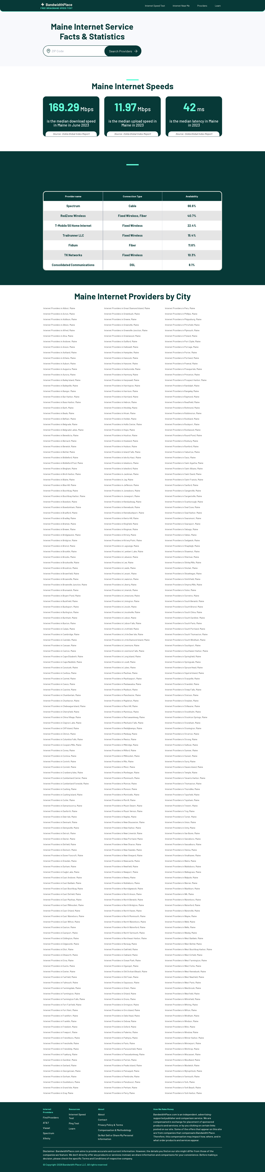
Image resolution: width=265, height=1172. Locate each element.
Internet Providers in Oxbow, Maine (120, 1021)
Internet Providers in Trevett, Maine (181, 805)
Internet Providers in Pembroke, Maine (121, 1076)
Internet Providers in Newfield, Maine (121, 866)
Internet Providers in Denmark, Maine (60, 822)
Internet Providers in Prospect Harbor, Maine (185, 380)
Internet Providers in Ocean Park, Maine (122, 960)
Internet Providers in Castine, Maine (59, 689)
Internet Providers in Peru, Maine (180, 308)
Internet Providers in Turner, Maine (180, 816)
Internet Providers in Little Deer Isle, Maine (123, 634)
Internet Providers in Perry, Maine (119, 1093)
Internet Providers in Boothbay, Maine (60, 490)
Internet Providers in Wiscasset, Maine (182, 1054)
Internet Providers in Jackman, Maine (121, 474)
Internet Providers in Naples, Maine (120, 816)
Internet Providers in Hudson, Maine (120, 446)
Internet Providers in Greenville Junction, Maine (125, 330)
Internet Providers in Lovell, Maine (119, 662)
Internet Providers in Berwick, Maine (59, 446)
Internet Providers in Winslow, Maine (181, 1032)
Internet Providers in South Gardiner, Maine (185, 617)
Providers (202, 5)
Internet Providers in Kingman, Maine (121, 529)
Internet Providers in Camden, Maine (60, 640)
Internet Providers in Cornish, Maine (59, 767)
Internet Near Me (181, 5)
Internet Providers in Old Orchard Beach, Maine (125, 971)
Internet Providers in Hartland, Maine (121, 396)
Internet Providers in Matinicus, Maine (121, 711)
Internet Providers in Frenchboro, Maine (61, 1037)
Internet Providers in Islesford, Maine (121, 468)
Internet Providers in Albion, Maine (59, 324)
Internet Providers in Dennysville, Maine (61, 827)
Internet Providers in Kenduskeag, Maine (122, 501)
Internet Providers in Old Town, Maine (121, 977)
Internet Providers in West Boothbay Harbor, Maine (188, 949)
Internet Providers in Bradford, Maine (60, 512)
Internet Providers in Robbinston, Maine (183, 413)
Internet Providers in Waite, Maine (180, 861)
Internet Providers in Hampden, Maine (121, 352)
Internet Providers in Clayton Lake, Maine (62, 722)
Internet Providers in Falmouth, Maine (60, 982)
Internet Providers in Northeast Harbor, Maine (125, 938)
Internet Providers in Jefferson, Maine (121, 485)
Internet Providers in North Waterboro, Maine (125, 921)
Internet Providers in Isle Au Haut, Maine (122, 457)
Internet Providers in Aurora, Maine (59, 374)
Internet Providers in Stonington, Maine (183, 728)
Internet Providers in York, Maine (180, 1082)
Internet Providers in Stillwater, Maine (182, 706)
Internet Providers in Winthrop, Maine (182, 1048)
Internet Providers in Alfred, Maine (59, 330)
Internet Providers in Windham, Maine (182, 1015)
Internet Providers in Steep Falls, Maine (183, 689)
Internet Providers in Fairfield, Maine (60, 977)
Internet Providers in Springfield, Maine (183, 656)
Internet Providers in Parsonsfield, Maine (123, 1048)
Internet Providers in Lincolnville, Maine (122, 612)
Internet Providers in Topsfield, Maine (182, 794)
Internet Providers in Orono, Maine (120, 999)
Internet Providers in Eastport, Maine (60, 932)
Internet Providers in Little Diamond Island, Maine (127, 640)
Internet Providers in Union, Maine (180, 822)
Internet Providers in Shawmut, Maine (182, 551)
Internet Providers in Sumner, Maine (181, 750)
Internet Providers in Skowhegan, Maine (183, 573)
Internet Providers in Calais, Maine (59, 628)
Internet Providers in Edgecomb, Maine (61, 943)
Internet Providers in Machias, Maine (120, 673)
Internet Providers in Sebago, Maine (181, 529)
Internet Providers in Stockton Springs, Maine (186, 717)
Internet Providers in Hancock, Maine (121, 358)
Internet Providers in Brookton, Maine (60, 568)
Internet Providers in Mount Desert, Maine (123, 805)
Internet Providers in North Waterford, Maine (124, 927)
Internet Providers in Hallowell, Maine (121, 347)
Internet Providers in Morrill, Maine (119, 800)
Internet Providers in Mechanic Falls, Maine (123, 722)
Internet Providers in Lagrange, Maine (121, 546)
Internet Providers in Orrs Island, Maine (122, 1010)
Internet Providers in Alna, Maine (58, 336)
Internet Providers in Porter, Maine (181, 352)
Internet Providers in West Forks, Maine (183, 966)
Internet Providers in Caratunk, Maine (60, 667)
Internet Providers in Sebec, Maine (180, 534)
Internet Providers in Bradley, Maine (59, 518)
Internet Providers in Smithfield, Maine (182, 579)
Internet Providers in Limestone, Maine (122, 595)
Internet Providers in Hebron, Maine (120, 402)
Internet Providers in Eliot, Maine (58, 949)
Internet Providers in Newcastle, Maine (122, 861)
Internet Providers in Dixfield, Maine (59, 844)
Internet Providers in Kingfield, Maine (121, 523)
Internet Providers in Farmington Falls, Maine (64, 999)
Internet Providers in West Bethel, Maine (183, 943)
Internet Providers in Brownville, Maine (60, 579)
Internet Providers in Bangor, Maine (59, 391)
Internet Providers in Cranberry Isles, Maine (63, 772)
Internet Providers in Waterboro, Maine (183, 899)
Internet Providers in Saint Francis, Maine (184, 479)
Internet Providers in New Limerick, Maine (123, 833)
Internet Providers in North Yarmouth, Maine (124, 932)
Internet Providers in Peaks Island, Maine (123, 1065)
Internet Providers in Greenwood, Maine (122, 336)
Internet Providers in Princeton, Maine (182, 374)
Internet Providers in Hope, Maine (119, 429)
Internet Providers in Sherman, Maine (182, 557)
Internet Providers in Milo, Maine (118, 761)
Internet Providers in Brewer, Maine (59, 529)
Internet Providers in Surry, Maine (180, 761)
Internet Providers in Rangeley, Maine (182, 391)
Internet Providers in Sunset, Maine (181, 756)
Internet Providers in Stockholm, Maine (183, 711)
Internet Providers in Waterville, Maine (182, 910)
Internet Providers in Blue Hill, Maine (59, 485)
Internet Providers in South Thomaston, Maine (186, 634)
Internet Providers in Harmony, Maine (121, 374)
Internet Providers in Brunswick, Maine (60, 590)
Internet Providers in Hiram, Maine (119, 413)
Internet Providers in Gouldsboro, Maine (61, 1082)
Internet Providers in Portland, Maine (182, 358)
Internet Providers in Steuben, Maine (181, 700)
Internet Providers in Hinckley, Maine (120, 407)
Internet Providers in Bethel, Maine (59, 452)
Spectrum (48, 1133)
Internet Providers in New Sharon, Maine (122, 844)
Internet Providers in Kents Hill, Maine (121, 518)
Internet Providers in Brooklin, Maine (60, 551)
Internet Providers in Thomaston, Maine (183, 783)
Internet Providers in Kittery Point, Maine (123, 540)
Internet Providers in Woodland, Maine (182, 1060)
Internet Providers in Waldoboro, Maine (183, 866)
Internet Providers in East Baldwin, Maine (62, 883)
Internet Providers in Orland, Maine (120, 993)
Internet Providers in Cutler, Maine (59, 800)
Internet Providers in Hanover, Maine (121, 363)
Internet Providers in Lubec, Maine (120, 667)
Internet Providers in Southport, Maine (182, 645)
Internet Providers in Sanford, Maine (181, 485)
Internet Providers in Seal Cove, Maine (182, 507)
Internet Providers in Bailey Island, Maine (61, 380)
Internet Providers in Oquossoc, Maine (121, 982)
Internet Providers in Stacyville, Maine (182, 678)
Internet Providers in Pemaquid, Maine (121, 1071)
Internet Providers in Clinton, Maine (59, 733)
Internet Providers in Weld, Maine (180, 921)
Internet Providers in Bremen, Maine (59, 523)
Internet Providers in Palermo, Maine (121, 1032)
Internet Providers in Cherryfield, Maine (61, 711)
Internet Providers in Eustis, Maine (59, 966)
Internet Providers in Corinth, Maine (59, 761)
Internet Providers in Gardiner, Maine (60, 1060)
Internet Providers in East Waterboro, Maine (63, 916)
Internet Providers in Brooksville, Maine (61, 562)
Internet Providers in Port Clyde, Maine (182, 341)
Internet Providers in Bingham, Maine (60, 468)
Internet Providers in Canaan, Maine (59, 645)
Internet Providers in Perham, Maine (120, 1087)
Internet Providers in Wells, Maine (180, 927)
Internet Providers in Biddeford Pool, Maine (63, 463)
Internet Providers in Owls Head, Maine (122, 1015)
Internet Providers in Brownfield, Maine (61, 573)
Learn (218, 5)
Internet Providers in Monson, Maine (120, 789)
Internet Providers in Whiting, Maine (181, 1004)
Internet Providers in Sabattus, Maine (182, 452)
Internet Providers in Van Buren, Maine (182, 833)
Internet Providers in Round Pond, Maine (183, 435)
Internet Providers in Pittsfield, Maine (182, 324)
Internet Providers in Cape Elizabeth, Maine (63, 656)
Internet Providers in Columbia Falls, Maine (63, 739)
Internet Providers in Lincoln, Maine (120, 606)
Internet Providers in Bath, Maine (58, 407)
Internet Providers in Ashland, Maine (60, 352)
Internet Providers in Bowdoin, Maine (60, 501)
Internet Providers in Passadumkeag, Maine (124, 1054)
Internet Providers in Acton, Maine (59, 313)
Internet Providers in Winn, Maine (180, 1026)
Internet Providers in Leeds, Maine (120, 568)
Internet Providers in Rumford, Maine (181, 446)
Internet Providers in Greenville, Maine (121, 324)
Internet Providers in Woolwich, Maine (182, 1065)
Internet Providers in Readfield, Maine (182, 402)
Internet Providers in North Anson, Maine (123, 894)
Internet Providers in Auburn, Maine (59, 363)
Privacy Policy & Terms (110, 1124)
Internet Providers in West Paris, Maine (183, 982)
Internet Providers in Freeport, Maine (60, 1032)
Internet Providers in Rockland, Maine (182, 418)
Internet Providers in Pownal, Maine (181, 363)
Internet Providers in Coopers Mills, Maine (62, 745)
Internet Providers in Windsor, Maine (181, 1021)
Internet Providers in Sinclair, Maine (181, 568)
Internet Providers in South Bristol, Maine (184, 606)
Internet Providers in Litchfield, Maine (121, 628)
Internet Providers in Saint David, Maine (183, 474)
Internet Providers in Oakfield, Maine (121, 949)
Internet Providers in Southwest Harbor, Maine (186, 651)
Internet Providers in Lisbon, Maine (120, 617)
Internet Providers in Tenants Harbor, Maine (185, 778)
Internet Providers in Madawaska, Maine (122, 684)
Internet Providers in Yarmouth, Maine (182, 1076)
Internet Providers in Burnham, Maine (60, 617)
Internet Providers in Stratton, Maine (182, 733)
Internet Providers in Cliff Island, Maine (61, 728)
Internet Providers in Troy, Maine (179, 811)
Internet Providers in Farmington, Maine (61, 993)
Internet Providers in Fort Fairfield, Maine (62, 1004)
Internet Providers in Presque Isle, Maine (183, 369)
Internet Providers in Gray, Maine (58, 1093)
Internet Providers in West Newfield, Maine (184, 977)
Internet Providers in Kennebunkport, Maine (124, 512)
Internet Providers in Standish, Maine (182, 684)
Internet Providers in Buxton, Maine (59, 623)
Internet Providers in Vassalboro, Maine (183, 844)
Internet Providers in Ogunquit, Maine (121, 966)
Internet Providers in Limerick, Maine (121, 590)
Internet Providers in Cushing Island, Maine (62, 794)
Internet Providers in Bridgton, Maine (60, 540)
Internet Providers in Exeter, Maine (59, 971)
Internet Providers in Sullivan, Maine (181, 745)
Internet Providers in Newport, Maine (121, 872)
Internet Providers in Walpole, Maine (181, 877)
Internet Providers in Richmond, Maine (182, 407)
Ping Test (74, 1123)
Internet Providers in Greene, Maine (120, 319)
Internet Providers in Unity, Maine (180, 827)
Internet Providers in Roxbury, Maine (181, 441)
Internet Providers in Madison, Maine (121, 689)
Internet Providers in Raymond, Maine (182, 396)
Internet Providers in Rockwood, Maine (182, 429)
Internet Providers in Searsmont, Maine (183, 518)
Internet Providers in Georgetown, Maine (62, 1071)
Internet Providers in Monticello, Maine (121, 794)
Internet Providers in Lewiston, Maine (121, 579)
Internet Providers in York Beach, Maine (183, 1087)
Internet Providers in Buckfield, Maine (60, 601)
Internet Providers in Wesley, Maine (181, 932)
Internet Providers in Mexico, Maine (120, 739)
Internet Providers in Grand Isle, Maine (60, 1087)
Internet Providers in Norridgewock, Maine (123, 888)
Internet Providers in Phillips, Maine (181, 313)
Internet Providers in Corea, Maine (59, 750)
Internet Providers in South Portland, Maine (185, 628)
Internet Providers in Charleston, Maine (61, 700)
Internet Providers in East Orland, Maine (61, 910)
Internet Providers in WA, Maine (179, 894)
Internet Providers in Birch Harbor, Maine (62, 474)
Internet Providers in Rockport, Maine (182, 424)
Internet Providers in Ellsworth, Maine (60, 955)
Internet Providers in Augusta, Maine (60, 369)
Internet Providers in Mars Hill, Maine (121, 706)
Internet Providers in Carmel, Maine (59, 678)
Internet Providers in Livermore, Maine (121, 645)
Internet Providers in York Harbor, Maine (183, 1093)
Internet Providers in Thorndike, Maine (182, 789)
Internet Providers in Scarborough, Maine (184, 501)
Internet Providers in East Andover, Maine (62, 877)
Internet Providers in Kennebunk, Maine (122, 507)
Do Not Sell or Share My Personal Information (115, 1137)
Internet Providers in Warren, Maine (181, 883)
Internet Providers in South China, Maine (183, 612)
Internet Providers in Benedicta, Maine (60, 435)
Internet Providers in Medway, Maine (120, 733)
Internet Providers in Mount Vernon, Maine (123, 811)
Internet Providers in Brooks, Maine (59, 557)
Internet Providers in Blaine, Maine (59, 479)
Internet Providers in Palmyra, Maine (121, 1037)
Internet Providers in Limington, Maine (121, 601)
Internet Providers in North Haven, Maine (123, 910)
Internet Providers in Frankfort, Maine (60, 1015)
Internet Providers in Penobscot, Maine (122, 1082)
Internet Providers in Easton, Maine (59, 927)
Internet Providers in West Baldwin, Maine (184, 938)
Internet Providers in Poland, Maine (181, 336)
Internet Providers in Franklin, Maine (59, 1021)
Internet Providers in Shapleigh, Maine (182, 546)
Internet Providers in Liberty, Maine (120, 584)
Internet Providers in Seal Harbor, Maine (183, 512)
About (101, 1114)
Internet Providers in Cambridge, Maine (61, 634)
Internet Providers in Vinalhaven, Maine (183, 855)
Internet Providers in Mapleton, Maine (121, 700)
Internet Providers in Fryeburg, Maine (60, 1054)
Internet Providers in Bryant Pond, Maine (62, 595)
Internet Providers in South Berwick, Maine (184, 601)
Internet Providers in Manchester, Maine (122, 695)
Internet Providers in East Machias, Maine (62, 899)
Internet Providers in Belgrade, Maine (60, 424)
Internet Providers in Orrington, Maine (121, 1004)
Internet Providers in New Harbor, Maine (122, 827)
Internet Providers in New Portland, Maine (123, 838)
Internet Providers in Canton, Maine (59, 651)
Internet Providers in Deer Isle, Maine (60, 816)
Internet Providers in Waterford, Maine (182, 905)
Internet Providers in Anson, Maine (59, 347)
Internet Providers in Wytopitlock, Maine (183, 1071)
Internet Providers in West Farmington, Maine (186, 960)
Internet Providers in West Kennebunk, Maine (185, 971)
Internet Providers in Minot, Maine (119, 767)
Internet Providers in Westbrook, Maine (183, 988)
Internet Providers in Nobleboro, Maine (122, 883)
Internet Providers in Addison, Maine (60, 319)
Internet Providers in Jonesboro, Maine (122, 490)
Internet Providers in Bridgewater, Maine (62, 534)
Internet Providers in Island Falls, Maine (122, 452)
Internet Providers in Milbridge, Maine (121, 745)
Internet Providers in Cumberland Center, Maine (65, 778)
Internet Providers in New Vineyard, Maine (123, 855)
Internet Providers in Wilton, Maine (181, 1010)
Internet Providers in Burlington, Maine (61, 612)
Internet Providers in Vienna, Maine (181, 850)
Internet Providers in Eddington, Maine (61, 938)
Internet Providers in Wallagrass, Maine (183, 872)
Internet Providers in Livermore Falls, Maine (124, 651)
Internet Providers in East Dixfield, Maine (62, 894)
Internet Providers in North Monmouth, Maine (124, 916)
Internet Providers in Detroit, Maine (59, 833)
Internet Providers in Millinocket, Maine (122, 756)
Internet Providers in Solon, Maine (180, 590)
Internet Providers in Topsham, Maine (182, 800)
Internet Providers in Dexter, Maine (59, 838)
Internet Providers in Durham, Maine (59, 866)
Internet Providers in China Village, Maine (62, 717)
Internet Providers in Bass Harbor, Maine (62, 402)
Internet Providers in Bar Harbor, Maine (61, 396)
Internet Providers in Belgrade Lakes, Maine (63, 429)
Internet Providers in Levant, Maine (120, 573)
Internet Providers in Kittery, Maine (120, 534)
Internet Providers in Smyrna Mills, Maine (183, 584)
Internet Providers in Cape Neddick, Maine (62, 662)
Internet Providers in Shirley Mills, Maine (183, 562)
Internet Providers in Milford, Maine (120, 750)
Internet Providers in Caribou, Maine (59, 673)
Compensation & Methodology (114, 1130)
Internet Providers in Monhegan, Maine (121, 772)
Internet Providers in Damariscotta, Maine (62, 805)
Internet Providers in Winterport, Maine (183, 1043)
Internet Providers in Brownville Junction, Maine (65, 584)
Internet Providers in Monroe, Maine (120, 783)
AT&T (46, 1122)
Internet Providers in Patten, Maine (120, 1060)
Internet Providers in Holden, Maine (120, 418)
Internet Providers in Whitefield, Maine (182, 999)
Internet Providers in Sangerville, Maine (183, 490)
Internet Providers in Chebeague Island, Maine (64, 706)
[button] (122, 51)
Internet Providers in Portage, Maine (181, 347)
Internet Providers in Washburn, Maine (182, 888)
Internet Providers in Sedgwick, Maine (182, 540)
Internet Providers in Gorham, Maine (59, 1076)
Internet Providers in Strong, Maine (181, 739)
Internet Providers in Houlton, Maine (120, 435)
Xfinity (46, 1138)
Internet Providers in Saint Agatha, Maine (184, 463)
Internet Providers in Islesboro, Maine (121, 463)
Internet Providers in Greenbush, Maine (122, 313)
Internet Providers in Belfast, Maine (59, 418)
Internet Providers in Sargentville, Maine (183, 496)
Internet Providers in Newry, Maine (119, 877)
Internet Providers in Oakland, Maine (121, 955)
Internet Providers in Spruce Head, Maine (184, 667)
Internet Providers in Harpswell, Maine (121, 380)
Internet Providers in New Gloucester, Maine (124, 822)
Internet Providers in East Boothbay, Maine (63, 888)
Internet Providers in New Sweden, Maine (123, 850)
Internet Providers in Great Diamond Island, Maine (127, 308)
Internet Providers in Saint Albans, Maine (184, 468)
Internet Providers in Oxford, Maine (120, 1026)
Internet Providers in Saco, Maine (180, 457)
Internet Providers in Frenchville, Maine (61, 1043)
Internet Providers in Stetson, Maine (181, 695)
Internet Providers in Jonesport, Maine (122, 496)
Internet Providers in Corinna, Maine (59, 756)
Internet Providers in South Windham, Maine (185, 640)
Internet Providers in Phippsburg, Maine (183, 319)
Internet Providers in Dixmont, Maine (60, 850)
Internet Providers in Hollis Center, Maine (123, 424)
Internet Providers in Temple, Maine (181, 772)
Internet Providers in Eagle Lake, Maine (61, 872)
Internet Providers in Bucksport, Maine (61, 606)
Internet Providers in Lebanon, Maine (121, 557)
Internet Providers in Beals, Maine (58, 413)
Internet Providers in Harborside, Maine (122, 369)
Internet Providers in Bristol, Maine (59, 546)
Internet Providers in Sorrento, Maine (182, 595)
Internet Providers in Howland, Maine (121, 441)
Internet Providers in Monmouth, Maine (122, 778)
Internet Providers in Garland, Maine (59, 1065)
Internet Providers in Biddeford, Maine (60, 457)
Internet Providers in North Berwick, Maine (123, 899)
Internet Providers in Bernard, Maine (59, 441)
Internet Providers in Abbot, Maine (59, 308)
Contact (102, 1119)
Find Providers (51, 1117)
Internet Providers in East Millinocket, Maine (63, 905)
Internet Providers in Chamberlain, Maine (62, 695)
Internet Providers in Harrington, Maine (122, 385)
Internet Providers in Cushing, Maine (59, 789)
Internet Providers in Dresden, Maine (60, 861)
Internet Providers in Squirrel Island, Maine (184, 673)
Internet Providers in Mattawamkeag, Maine (124, 717)
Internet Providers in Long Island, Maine (122, 656)
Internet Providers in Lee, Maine (118, 562)
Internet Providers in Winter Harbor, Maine (184, 1037)
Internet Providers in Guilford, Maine (120, 341)
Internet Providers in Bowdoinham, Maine (62, 507)
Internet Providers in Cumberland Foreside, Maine (66, 783)
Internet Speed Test (155, 5)
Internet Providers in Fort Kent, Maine (60, 1010)
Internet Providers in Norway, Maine (120, 943)
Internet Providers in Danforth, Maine (60, 811)
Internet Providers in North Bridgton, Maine (124, 905)
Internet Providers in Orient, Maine (120, 988)
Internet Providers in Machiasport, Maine (123, 678)
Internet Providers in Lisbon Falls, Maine (122, 623)
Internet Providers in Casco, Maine (59, 684)
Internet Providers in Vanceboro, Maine (183, 838)
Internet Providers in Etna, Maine (58, 960)
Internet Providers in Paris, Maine (119, 1043)
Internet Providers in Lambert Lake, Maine (123, 551)
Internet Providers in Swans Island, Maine (184, 767)
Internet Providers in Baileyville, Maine (60, 385)
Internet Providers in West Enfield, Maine (183, 955)
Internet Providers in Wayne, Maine (181, 916)
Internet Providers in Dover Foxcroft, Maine (63, 855)
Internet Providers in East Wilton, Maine (61, 921)
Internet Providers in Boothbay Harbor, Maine (64, 496)
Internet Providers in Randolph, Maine (182, 385)
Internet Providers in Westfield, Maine (182, 993)
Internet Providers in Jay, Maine (118, 479)
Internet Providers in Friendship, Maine (61, 1048)
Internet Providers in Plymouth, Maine (182, 330)
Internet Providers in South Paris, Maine (183, 623)
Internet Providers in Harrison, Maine (121, 391)
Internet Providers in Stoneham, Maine (182, 722)
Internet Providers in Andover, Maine (60, 341)
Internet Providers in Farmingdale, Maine (62, 988)
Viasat (46, 1127)
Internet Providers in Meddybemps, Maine (123, 728)
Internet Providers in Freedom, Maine (60, 1026)
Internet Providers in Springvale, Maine (183, 662)
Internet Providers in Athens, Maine (59, 358)
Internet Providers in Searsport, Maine (182, 523)
